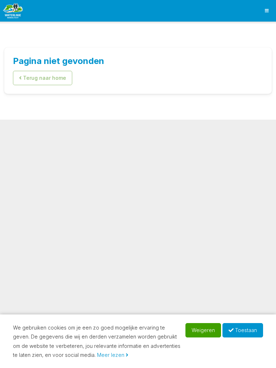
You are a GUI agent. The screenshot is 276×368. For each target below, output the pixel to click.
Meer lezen (111, 355)
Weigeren (203, 330)
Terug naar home (44, 78)
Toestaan (245, 330)
